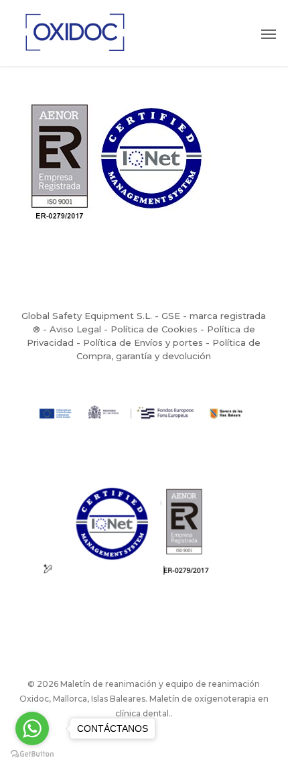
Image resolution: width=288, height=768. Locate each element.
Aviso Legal (75, 329)
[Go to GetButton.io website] (32, 754)
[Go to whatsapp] (32, 728)
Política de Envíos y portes (143, 342)
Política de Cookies (154, 329)
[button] (268, 33)
